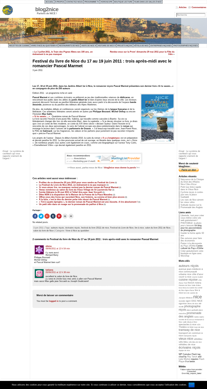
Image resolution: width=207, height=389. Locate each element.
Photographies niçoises (185, 46)
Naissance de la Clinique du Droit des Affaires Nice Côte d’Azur (192, 181)
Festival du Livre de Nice (121, 227)
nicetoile (182, 301)
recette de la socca (186, 320)
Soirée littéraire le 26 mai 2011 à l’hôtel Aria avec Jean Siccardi (70, 192)
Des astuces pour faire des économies (191, 239)
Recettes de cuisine (19, 46)
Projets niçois (124, 46)
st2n (198, 325)
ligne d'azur (189, 290)
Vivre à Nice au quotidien (43, 46)
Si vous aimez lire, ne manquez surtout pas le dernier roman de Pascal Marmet (78, 187)
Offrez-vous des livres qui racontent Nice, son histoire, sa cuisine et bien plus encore (81, 197)
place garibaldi (192, 310)
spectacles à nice (187, 324)
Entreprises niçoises (161, 46)
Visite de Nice (87, 46)
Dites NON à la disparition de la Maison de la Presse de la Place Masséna (76, 194)
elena (49, 246)
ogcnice (183, 303)
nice (197, 296)
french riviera (194, 282)
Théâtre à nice (186, 327)
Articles (182, 7)
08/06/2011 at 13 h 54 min (58, 248)
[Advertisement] (15, 99)
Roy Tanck (192, 356)
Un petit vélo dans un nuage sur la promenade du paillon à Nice (71, 204)
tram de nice (199, 327)
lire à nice (139, 227)
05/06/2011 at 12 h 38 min (58, 272)
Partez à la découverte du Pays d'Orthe (191, 244)
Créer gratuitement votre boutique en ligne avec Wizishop (192, 253)
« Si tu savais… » (41, 116)
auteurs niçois (57, 227)
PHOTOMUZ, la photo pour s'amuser (191, 224)
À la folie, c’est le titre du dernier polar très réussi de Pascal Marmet (73, 199)
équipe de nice (184, 350)
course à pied (197, 277)
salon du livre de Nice (43, 230)
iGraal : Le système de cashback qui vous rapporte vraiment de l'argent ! (13, 155)
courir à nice (185, 276)
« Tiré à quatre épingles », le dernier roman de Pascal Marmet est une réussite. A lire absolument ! (88, 202)
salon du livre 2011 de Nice (157, 227)
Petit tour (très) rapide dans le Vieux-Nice (191, 188)
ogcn (188, 301)
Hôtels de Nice (141, 46)
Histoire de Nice (106, 46)
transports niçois (190, 336)
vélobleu (198, 339)
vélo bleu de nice (195, 342)
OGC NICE (196, 301)
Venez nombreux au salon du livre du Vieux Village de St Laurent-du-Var (75, 190)
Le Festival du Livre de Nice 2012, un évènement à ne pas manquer (72, 185)
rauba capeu (199, 317)
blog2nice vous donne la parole (120, 167)
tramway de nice (189, 329)
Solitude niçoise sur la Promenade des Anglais (192, 206)
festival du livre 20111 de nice (95, 227)
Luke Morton (184, 359)
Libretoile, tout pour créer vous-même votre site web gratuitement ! (192, 217)
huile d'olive (196, 285)
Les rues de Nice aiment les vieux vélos (192, 201)
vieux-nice (186, 338)
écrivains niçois (72, 227)
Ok (191, 385)
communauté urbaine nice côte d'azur (191, 272)
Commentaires (199, 7)
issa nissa (183, 288)
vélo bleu (183, 342)
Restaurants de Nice (69, 46)
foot (185, 283)
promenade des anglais (190, 314)
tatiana (49, 269)
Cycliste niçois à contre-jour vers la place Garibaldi (192, 194)
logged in (54, 301)
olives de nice (192, 304)
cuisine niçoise (188, 279)
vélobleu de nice (187, 344)
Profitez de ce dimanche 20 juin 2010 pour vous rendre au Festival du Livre (76, 182)
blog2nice (46, 9)
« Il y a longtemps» (110, 138)
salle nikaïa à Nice (190, 322)
